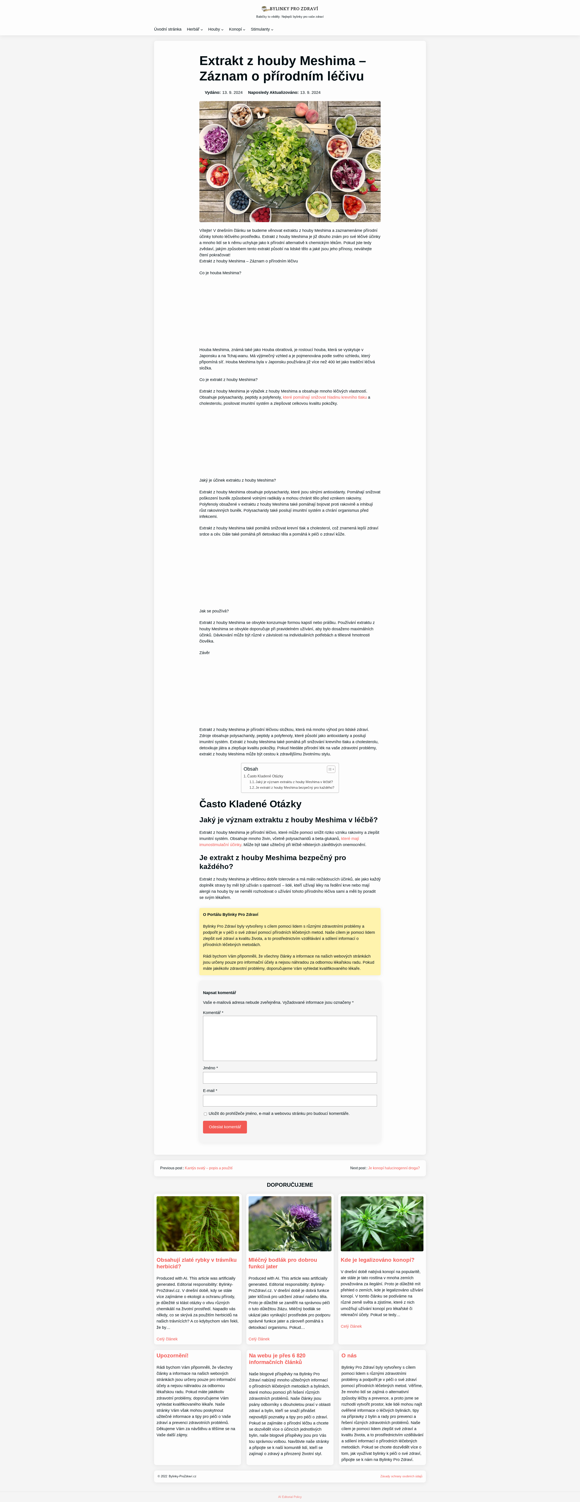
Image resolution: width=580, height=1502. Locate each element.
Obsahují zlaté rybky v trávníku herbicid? (197, 1263)
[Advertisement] (290, 309)
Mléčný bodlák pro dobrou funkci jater (283, 1263)
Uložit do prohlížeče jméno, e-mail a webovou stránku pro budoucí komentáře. (279, 1113)
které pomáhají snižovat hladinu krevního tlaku (325, 397)
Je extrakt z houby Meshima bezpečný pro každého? (295, 787)
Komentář (213, 1012)
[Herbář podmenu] (202, 29)
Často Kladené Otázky (265, 776)
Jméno (210, 1068)
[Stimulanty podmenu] (272, 29)
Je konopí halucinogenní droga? (394, 1168)
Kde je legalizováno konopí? (378, 1260)
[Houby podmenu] (222, 29)
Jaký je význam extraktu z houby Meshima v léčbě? (294, 782)
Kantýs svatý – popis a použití (208, 1168)
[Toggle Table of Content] (329, 769)
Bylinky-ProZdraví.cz (182, 1476)
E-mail (210, 1090)
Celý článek (167, 1339)
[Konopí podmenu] (244, 29)
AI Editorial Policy (290, 1497)
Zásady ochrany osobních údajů (401, 1476)
